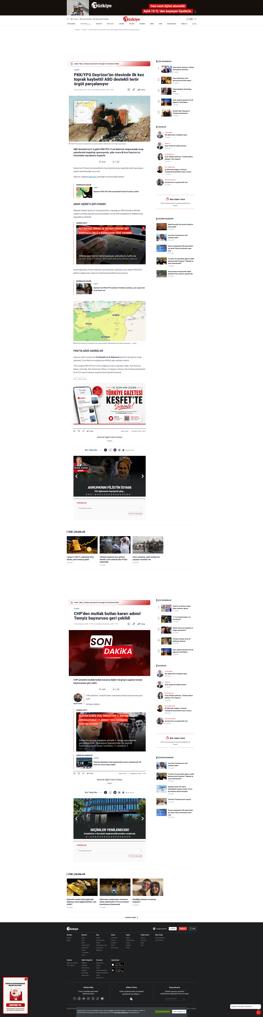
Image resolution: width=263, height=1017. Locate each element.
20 (129, 494)
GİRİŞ (190, 19)
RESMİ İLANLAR (171, 23)
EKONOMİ (142, 23)
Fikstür (98, 942)
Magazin (84, 963)
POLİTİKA (131, 23)
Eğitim (69, 940)
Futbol (98, 938)
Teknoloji (84, 965)
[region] (131, 1012)
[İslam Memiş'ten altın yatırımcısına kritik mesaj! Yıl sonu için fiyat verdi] (167, 80)
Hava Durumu (130, 940)
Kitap (142, 942)
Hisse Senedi (85, 945)
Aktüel (128, 947)
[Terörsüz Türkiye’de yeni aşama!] (161, 805)
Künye (98, 968)
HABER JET (184, 23)
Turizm (84, 955)
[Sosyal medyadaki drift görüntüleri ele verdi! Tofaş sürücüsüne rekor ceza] (161, 251)
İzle (195, 23)
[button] (142, 476)
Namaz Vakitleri (160, 938)
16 (120, 494)
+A (118, 162)
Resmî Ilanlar (86, 968)
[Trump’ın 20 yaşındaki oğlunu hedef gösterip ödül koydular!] (161, 264)
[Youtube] (88, 998)
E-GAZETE (173, 928)
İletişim (98, 965)
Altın (83, 940)
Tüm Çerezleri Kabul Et (163, 1011)
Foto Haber (85, 973)
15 (118, 494)
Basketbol (99, 950)
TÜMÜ (132, 494)
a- (113, 162)
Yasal (97, 975)
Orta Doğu (114, 938)
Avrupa (113, 940)
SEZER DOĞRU (77, 703)
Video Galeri (85, 975)
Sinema (143, 938)
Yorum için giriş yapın (135, 513)
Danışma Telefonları (102, 973)
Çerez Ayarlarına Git (179, 1011)
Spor (97, 935)
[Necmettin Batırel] (160, 182)
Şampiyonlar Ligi (101, 945)
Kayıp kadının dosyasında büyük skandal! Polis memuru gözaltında (180, 273)
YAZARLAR (99, 23)
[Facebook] (79, 431)
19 (127, 494)
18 (125, 494)
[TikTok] (97, 998)
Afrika (113, 945)
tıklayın (175, 205)
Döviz (83, 942)
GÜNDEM (121, 23)
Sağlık (128, 938)
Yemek (128, 942)
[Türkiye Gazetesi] (131, 21)
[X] (105, 450)
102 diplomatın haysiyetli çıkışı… (176, 135)
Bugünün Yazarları (72, 963)
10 (106, 494)
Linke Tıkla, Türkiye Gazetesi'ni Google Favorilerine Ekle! (96, 64)
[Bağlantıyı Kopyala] (134, 89)
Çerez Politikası (191, 1008)
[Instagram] (93, 998)
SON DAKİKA (71, 23)
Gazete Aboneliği (87, 19)
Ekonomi (84, 935)
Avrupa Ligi (99, 947)
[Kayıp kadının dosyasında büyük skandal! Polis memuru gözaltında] (161, 277)
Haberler (84, 970)
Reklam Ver (99, 977)
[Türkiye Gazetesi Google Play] (117, 970)
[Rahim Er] (160, 145)
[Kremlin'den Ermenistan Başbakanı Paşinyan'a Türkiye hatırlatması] (167, 113)
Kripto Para (85, 947)
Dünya (113, 935)
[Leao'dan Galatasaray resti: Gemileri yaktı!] (161, 240)
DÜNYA (152, 23)
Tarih (142, 945)
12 (111, 494)
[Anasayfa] (72, 928)
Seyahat (128, 945)
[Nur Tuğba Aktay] (160, 169)
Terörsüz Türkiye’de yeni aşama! (179, 799)
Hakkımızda (99, 963)
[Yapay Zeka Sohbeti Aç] (258, 1012)
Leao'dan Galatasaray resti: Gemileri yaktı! (178, 236)
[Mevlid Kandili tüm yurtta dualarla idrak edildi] (161, 230)
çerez (111, 1010)
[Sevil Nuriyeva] (160, 156)
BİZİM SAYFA (110, 23)
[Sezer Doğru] (78, 697)
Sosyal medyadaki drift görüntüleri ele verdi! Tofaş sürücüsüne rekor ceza (180, 248)
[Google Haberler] (128, 450)
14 (116, 494)
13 (113, 494)
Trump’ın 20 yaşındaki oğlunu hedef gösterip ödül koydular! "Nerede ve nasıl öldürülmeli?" (181, 261)
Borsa (83, 938)
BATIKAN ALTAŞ (82, 379)
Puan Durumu (100, 940)
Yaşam (128, 935)
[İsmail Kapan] (160, 134)
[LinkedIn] (115, 450)
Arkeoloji (143, 940)
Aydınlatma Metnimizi (121, 1012)
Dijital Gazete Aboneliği (102, 19)
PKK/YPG (93, 177)
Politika (69, 938)
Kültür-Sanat (145, 935)
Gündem (76, 70)
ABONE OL (183, 928)
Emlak (83, 950)
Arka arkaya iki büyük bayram (175, 146)
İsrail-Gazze (114, 947)
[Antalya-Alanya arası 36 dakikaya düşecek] (167, 640)
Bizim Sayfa (159, 935)
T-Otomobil (85, 952)
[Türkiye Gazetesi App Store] (117, 964)
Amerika (113, 942)
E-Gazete (75, 19)
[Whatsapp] (129, 89)
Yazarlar (69, 960)
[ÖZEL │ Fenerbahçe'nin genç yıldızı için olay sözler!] (167, 619)
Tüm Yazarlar (71, 965)
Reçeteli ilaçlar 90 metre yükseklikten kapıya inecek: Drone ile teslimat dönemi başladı (180, 789)
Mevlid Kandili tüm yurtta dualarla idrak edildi (180, 226)
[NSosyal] (119, 450)
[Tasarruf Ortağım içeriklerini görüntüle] (85, 24)
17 (122, 494)
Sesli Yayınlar (159, 940)
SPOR (160, 23)
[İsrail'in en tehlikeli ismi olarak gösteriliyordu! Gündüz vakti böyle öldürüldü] (167, 608)
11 (109, 494)
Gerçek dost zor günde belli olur (176, 182)
